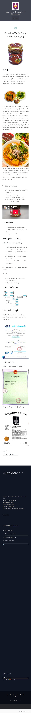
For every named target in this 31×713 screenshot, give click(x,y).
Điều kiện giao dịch (9, 530)
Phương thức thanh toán (10, 537)
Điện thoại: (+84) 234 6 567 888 (9, 500)
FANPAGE (6, 515)
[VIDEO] (17, 695)
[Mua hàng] (24, 695)
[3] (10, 695)
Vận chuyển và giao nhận (10, 533)
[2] (14, 695)
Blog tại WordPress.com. (15, 701)
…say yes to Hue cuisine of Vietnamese (15, 13)
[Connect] (15, 696)
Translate (13, 679)
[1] (7, 695)
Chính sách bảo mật (9, 540)
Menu (16, 18)
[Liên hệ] (20, 695)
